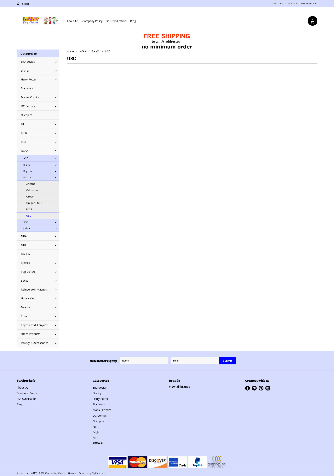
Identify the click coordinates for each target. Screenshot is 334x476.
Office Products (30, 334)
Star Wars (27, 88)
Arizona (30, 183)
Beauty (25, 307)
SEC (25, 222)
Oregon (30, 196)
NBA (24, 236)
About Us (72, 21)
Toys (24, 316)
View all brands (179, 386)
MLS (23, 142)
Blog (133, 21)
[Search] (18, 3)
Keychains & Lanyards (35, 325)
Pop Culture (28, 271)
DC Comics (28, 106)
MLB (24, 133)
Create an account (307, 3)
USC (28, 215)
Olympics (26, 115)
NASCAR (26, 254)
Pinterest (261, 388)
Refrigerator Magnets (34, 289)
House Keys (28, 298)
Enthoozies (28, 61)
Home (70, 51)
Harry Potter (28, 79)
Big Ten (27, 171)
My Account (278, 3)
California (32, 190)
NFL (23, 124)
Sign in (291, 3)
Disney (25, 70)
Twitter (254, 388)
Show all (98, 442)
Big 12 (26, 164)
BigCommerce (99, 473)
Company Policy (92, 21)
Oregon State (34, 203)
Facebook (247, 388)
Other (26, 228)
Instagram (267, 388)
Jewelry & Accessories (34, 343)
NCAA (24, 150)
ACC (25, 158)
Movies (25, 263)
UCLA (29, 209)
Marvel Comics (30, 97)
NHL (23, 245)
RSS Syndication (116, 21)
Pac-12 (27, 177)
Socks (24, 280)
